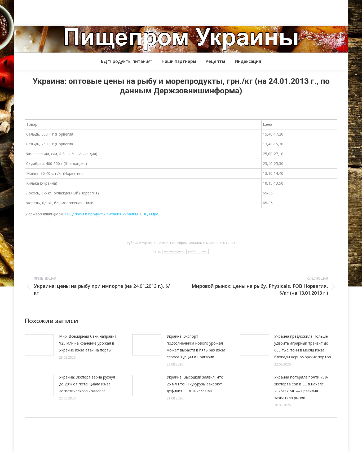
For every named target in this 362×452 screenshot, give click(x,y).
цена (203, 251)
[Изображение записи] (39, 344)
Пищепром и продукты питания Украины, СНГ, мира (111, 213)
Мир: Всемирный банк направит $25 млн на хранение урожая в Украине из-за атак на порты (88, 343)
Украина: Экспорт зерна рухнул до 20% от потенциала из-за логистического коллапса (87, 384)
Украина (148, 243)
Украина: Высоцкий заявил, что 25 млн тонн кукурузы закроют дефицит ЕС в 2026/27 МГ (195, 384)
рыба (191, 251)
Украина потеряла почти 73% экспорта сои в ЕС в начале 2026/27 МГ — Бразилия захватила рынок (301, 387)
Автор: (187, 243)
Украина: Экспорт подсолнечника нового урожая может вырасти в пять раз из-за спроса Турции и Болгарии (196, 346)
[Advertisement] (96, 12)
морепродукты (173, 251)
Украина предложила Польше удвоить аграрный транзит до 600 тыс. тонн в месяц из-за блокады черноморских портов (302, 346)
